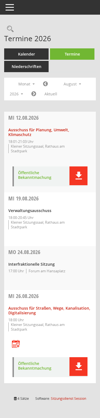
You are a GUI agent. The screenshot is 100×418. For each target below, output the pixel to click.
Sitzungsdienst (68, 398)
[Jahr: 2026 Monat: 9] (33, 94)
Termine (72, 54)
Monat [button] (24, 84)
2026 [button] (15, 93)
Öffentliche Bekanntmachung (34, 175)
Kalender (26, 54)
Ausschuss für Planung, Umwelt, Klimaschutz (38, 132)
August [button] (71, 84)
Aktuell (50, 93)
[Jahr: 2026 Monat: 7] (45, 84)
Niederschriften (26, 66)
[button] (78, 175)
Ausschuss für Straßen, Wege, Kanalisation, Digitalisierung (49, 310)
